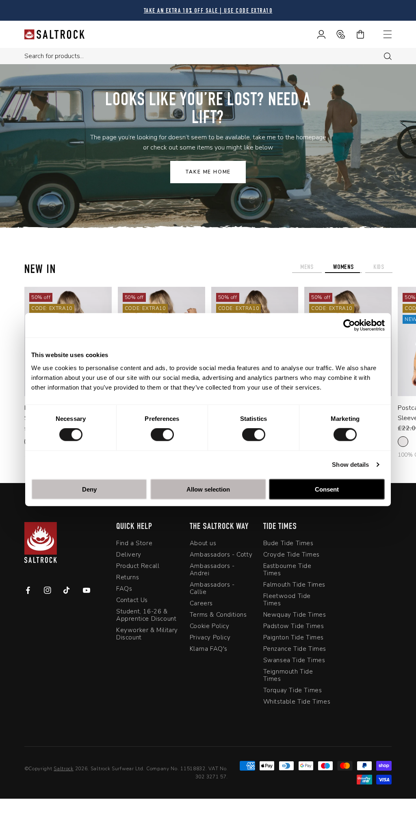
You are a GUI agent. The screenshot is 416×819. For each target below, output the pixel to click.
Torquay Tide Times (292, 690)
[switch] (162, 434)
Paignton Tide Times (293, 637)
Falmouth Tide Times (294, 585)
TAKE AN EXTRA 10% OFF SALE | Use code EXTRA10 (208, 11)
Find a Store (134, 543)
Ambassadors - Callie (212, 588)
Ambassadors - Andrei (212, 569)
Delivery (128, 554)
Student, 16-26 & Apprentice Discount (146, 615)
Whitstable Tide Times (297, 702)
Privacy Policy (210, 637)
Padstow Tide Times (293, 626)
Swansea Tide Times (294, 660)
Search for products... (54, 56)
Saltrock (64, 768)
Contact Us (132, 600)
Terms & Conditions (218, 615)
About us (203, 543)
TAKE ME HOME (208, 172)
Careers (201, 603)
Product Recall (137, 566)
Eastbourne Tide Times (287, 569)
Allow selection (208, 488)
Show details (350, 464)
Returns (127, 577)
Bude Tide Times (288, 543)
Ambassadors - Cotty (221, 554)
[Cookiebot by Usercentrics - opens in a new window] (349, 325)
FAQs (124, 589)
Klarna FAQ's (209, 649)
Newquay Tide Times (294, 615)
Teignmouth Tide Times (288, 675)
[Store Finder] (335, 34)
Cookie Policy (210, 626)
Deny (89, 488)
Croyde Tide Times (291, 554)
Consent (327, 488)
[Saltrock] (54, 34)
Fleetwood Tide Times (287, 599)
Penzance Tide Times (294, 649)
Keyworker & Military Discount (147, 633)
